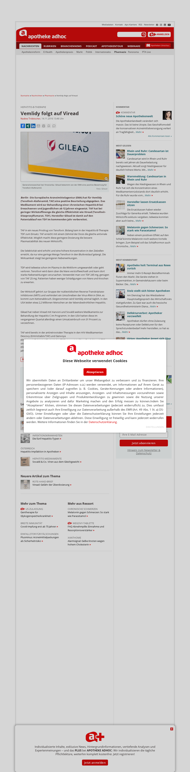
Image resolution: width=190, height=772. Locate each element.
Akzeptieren (95, 372)
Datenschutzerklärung (103, 422)
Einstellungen (155, 427)
